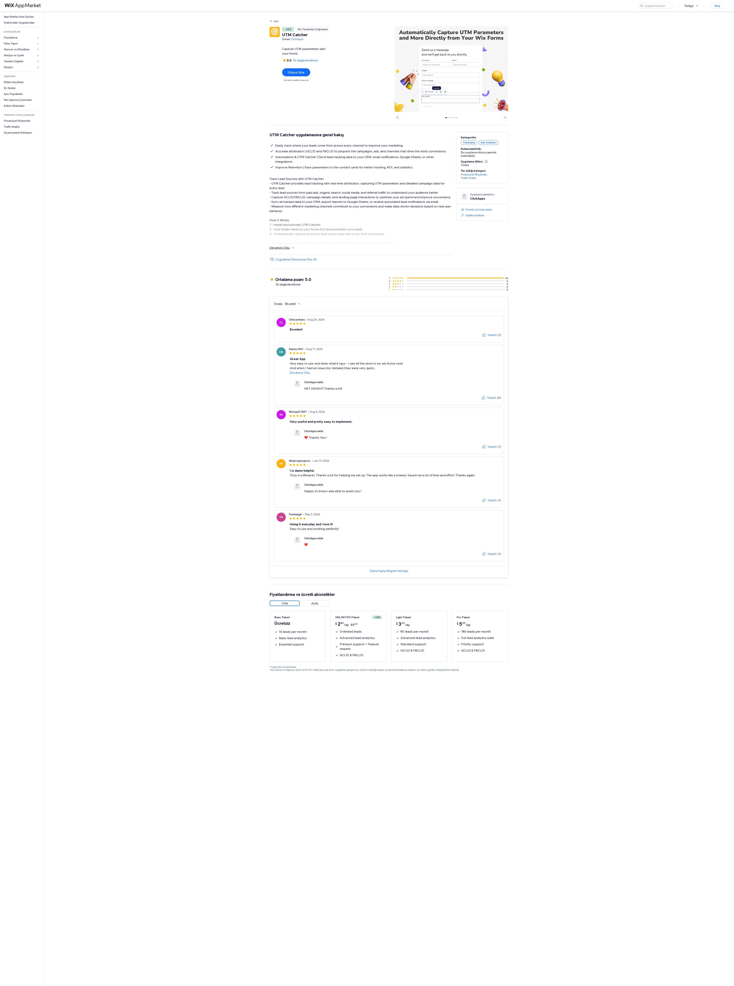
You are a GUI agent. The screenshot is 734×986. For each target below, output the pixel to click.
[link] (22, 17)
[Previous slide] (397, 117)
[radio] (285, 603)
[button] (486, 161)
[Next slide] (505, 117)
